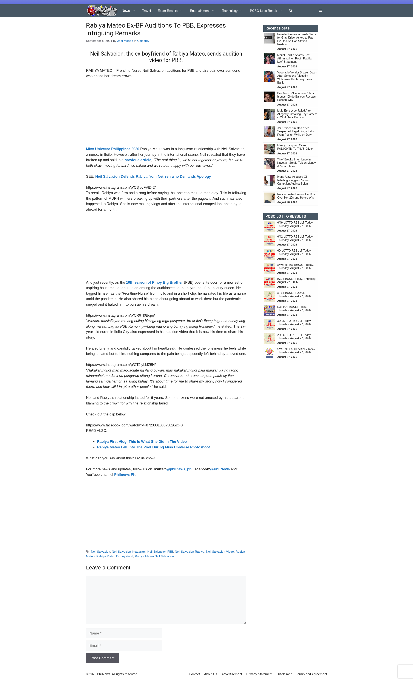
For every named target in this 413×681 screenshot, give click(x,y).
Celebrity (143, 40)
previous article (138, 160)
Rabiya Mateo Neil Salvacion (154, 556)
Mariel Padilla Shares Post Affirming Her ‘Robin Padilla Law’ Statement (294, 58)
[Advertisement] (166, 114)
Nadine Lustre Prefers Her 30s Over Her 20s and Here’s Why (296, 196)
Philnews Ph (124, 475)
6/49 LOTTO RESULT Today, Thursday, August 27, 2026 (295, 224)
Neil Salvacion (100, 551)
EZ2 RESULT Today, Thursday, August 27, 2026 (296, 280)
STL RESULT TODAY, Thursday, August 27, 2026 (294, 294)
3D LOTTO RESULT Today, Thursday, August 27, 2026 (294, 322)
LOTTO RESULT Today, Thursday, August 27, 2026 (294, 308)
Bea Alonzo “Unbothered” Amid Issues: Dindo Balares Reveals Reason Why (296, 96)
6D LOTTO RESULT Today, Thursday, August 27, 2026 (294, 252)
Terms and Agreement (311, 674)
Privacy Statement (259, 674)
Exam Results (168, 10)
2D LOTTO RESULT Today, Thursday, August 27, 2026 (294, 336)
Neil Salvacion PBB (160, 551)
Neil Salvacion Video (220, 551)
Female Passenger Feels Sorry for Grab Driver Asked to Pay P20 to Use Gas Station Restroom (296, 39)
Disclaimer (284, 674)
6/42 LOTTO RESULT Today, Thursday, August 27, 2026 (295, 238)
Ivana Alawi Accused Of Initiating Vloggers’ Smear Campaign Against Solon (293, 180)
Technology (230, 10)
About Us (210, 674)
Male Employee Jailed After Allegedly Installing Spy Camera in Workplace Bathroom (297, 114)
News (126, 10)
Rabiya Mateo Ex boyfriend (114, 556)
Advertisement (232, 674)
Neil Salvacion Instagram (129, 551)
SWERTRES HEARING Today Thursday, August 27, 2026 (296, 350)
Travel (146, 10)
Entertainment (200, 10)
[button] (291, 10)
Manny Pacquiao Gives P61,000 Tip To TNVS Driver (295, 147)
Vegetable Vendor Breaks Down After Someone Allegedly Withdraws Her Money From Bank (296, 77)
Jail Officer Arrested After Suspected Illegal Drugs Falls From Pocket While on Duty (295, 131)
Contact (194, 674)
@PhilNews (220, 469)
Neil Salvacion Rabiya (189, 551)
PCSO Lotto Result (263, 10)
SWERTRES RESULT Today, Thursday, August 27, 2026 (295, 266)
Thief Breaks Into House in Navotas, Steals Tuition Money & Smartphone (296, 163)
